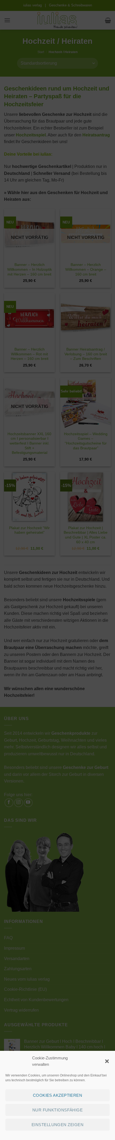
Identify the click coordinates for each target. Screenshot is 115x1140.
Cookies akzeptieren (57, 1095)
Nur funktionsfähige (57, 1110)
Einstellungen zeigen (57, 1124)
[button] (107, 1061)
